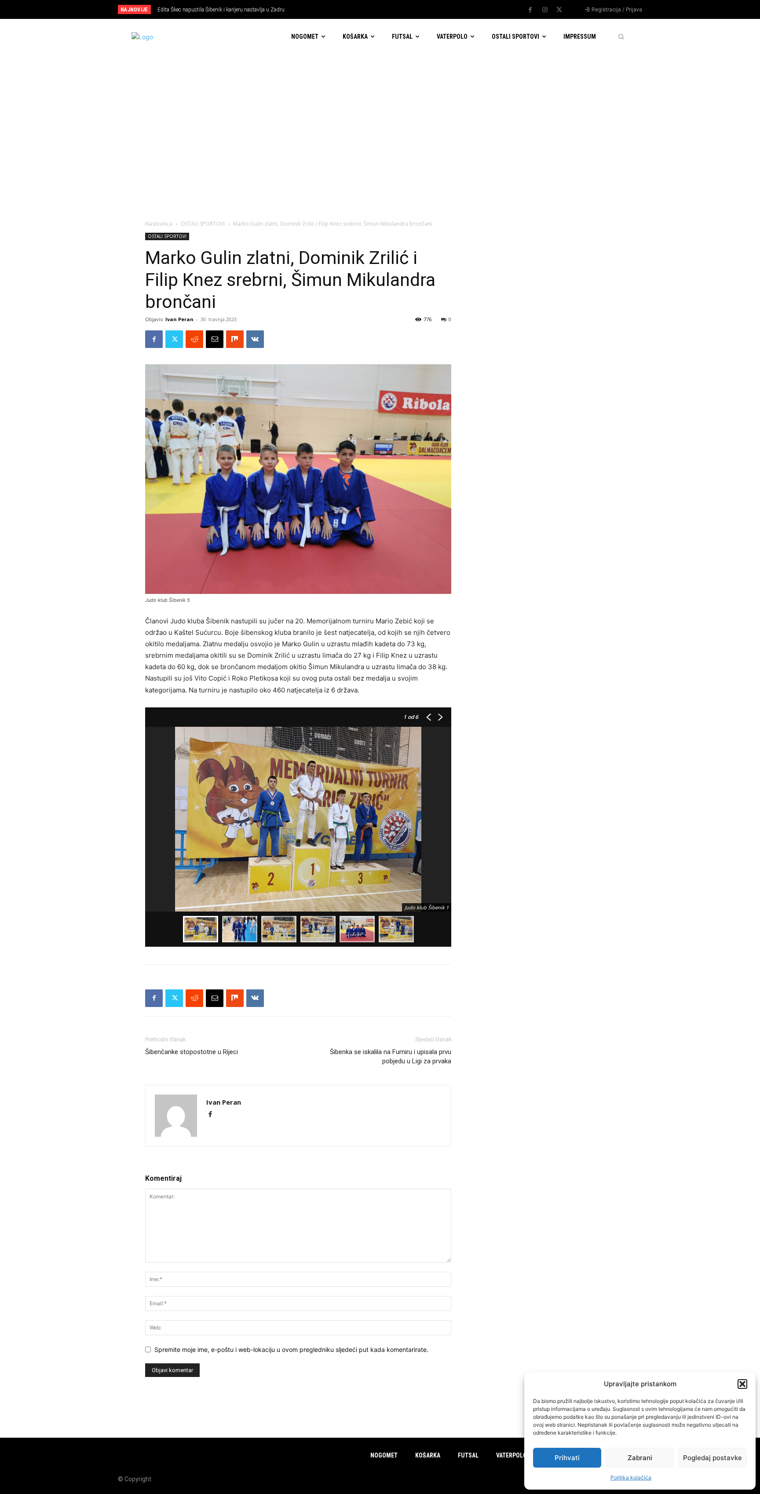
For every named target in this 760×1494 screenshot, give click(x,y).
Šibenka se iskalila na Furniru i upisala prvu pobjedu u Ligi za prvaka (390, 1056)
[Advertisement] (380, 120)
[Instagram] (545, 10)
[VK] (255, 339)
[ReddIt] (194, 339)
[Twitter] (559, 10)
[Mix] (235, 339)
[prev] (395, 9)
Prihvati (567, 1458)
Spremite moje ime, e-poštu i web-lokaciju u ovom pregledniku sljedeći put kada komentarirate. (291, 1349)
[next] (409, 9)
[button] (742, 1384)
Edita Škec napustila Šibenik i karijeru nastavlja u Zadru (221, 10)
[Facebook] (530, 10)
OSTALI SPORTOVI (203, 223)
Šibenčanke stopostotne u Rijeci (191, 1052)
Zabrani (640, 1458)
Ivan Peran (179, 319)
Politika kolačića (630, 1477)
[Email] (214, 339)
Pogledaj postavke (712, 1458)
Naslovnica (158, 223)
